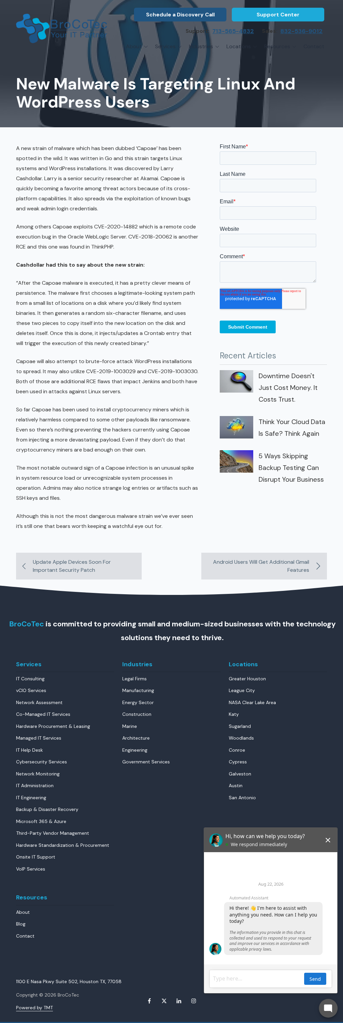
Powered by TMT (34, 1008)
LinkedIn (179, 1001)
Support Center (278, 14)
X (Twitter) (164, 1001)
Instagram (193, 1001)
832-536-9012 (301, 31)
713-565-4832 (233, 31)
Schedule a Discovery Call (180, 14)
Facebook (149, 1001)
